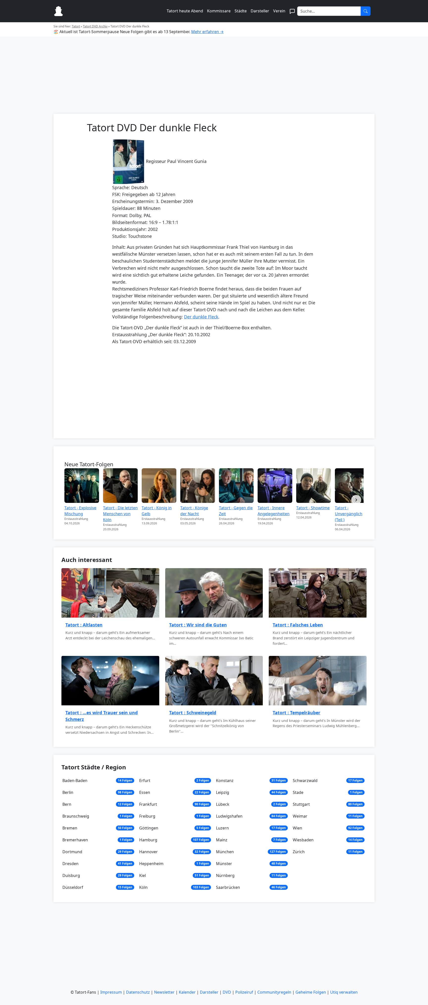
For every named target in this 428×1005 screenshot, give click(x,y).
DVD (227, 992)
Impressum (111, 992)
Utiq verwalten (344, 992)
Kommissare (219, 11)
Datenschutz (138, 992)
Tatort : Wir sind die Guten (198, 625)
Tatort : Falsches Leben (298, 625)
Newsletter (164, 992)
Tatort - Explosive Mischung (80, 510)
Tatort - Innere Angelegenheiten (274, 510)
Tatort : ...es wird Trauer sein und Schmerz (101, 716)
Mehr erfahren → (207, 31)
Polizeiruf (244, 992)
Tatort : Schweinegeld (192, 712)
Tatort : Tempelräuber (296, 712)
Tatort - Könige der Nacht (194, 510)
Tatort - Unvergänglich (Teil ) (348, 513)
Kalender (187, 992)
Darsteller (260, 11)
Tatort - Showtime (313, 508)
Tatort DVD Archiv (95, 26)
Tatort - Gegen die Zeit (236, 510)
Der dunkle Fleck (201, 317)
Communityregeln (274, 992)
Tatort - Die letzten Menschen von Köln (120, 513)
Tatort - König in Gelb (157, 510)
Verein (279, 11)
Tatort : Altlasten (84, 625)
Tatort (76, 26)
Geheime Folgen (310, 992)
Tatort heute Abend (185, 11)
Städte (241, 11)
